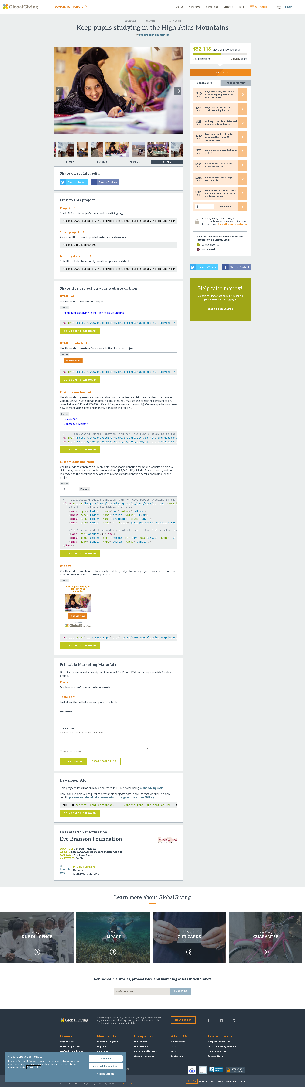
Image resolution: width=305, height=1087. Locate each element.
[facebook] (208, 1020)
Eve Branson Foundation (154, 35)
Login (288, 7)
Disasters (229, 6)
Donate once (204, 82)
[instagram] (221, 1020)
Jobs (173, 1046)
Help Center (183, 1020)
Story (70, 161)
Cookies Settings (105, 1073)
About (179, 6)
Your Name (66, 711)
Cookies (212, 1081)
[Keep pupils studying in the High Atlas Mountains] (78, 603)
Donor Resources (217, 1051)
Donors (66, 1036)
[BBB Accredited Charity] (217, 1070)
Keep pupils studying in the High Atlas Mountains (94, 312)
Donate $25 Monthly (76, 424)
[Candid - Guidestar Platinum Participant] (204, 1070)
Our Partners (141, 1046)
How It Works (178, 1041)
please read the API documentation (92, 797)
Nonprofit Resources (219, 1041)
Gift (261, 6)
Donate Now (220, 72)
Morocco (151, 20)
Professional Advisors (71, 1051)
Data (242, 1081)
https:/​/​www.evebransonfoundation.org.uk (96, 851)
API (236, 1081)
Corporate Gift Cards (145, 1051)
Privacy (203, 1081)
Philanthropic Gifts (70, 1046)
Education (130, 20)
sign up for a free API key (137, 797)
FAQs (173, 1051)
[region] (65, 1067)
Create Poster (73, 761)
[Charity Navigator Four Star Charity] (193, 1070)
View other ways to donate (232, 223)
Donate (69, 7)
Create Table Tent (104, 761)
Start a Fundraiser (220, 309)
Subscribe (180, 991)
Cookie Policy (34, 1067)
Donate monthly (236, 82)
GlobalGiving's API (151, 788)
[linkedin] (234, 1020)
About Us (179, 1036)
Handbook (102, 1051)
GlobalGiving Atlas (144, 1056)
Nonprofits (194, 6)
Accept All (106, 1058)
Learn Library (220, 1036)
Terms (221, 1081)
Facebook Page (83, 855)
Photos (135, 161)
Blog (241, 6)
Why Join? (102, 1046)
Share (167, 161)
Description (67, 728)
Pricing (230, 1081)
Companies (212, 6)
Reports (102, 161)
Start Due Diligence (107, 1041)
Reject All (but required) (105, 1066)
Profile (80, 858)
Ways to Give (67, 1041)
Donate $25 (71, 419)
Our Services (140, 1041)
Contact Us (177, 1056)
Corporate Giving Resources (222, 1046)
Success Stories (216, 1056)
